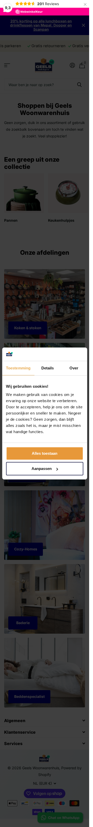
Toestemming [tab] (18, 368)
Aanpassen (42, 468)
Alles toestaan (44, 453)
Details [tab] (47, 368)
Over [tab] (73, 368)
